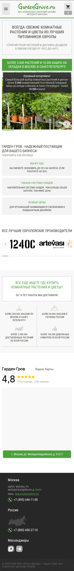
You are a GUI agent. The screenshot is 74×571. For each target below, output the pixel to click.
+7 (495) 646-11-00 (26, 500)
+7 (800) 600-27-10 (26, 530)
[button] (58, 124)
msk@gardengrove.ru (27, 494)
